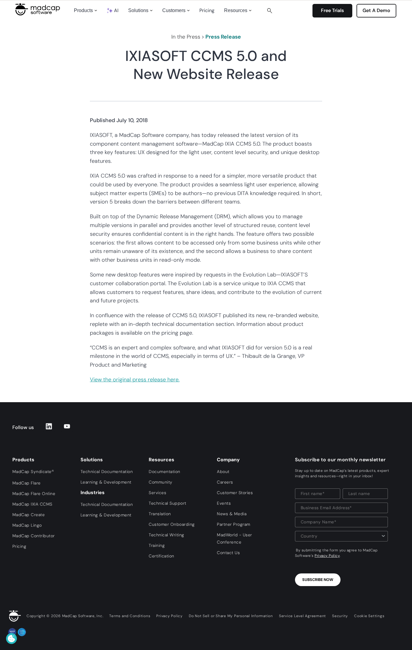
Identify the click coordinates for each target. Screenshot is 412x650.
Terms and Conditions (129, 616)
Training (157, 545)
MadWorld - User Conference (234, 538)
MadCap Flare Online (33, 493)
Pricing (206, 10)
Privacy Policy (327, 555)
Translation (160, 513)
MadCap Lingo (27, 525)
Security (340, 616)
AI (116, 10)
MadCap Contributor (33, 535)
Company (228, 459)
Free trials (332, 10)
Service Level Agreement (302, 616)
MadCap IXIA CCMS (32, 504)
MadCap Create (28, 514)
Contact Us (228, 552)
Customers (173, 10)
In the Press (185, 36)
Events (224, 503)
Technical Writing (166, 535)
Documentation (164, 471)
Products (83, 10)
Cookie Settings (369, 616)
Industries (93, 492)
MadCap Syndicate (33, 471)
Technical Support (167, 503)
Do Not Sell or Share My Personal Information (231, 616)
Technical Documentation (107, 471)
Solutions (138, 10)
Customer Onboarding (172, 524)
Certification (161, 556)
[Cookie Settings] (11, 638)
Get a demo (376, 10)
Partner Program (233, 524)
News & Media (231, 513)
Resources (235, 10)
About (223, 471)
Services (157, 492)
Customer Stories (235, 492)
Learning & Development (106, 482)
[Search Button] (269, 10)
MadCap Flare (26, 483)
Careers (225, 482)
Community (161, 482)
